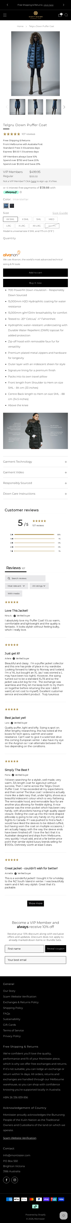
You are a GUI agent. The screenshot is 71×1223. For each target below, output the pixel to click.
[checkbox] (13, 593)
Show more (36, 903)
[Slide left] (7, 107)
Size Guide (60, 213)
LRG (8, 225)
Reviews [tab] (15, 568)
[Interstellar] (6, 206)
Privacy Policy (12, 1036)
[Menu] (5, 15)
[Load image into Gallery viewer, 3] (53, 107)
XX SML (10, 219)
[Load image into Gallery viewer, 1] (17, 107)
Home (20, 26)
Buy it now (35, 283)
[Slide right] (63, 107)
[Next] (64, 5)
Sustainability (11, 1019)
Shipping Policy (13, 1008)
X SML (25, 219)
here (33, 181)
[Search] (66, 15)
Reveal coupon (55, 948)
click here (53, 5)
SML (38, 219)
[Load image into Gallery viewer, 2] (35, 107)
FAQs (6, 1013)
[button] (35, 534)
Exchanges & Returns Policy (21, 1002)
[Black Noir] (12, 206)
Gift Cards (9, 1024)
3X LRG (52, 225)
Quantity (9, 238)
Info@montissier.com (16, 1155)
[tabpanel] (35, 742)
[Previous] (7, 5)
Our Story (9, 990)
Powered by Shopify (35, 1215)
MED (51, 219)
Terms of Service (13, 1030)
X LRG (22, 225)
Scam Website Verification (19, 996)
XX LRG (37, 225)
